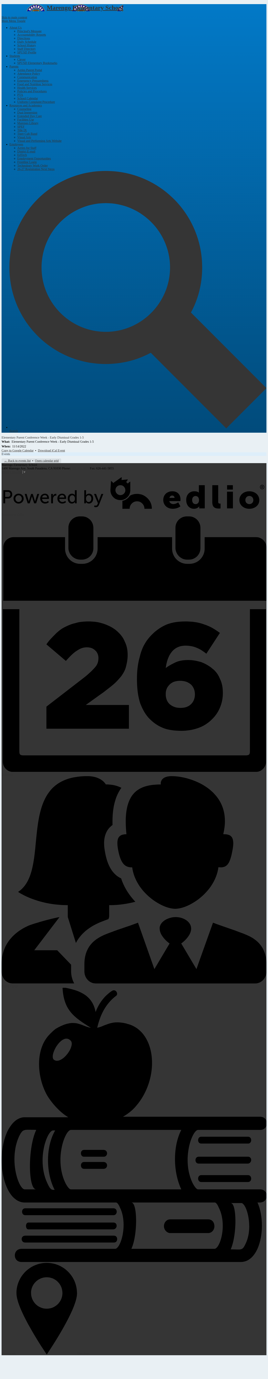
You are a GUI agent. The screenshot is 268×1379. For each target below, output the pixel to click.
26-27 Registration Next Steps (36, 169)
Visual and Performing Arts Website (39, 140)
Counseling (24, 109)
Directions (23, 38)
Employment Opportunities (34, 158)
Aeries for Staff (26, 148)
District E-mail (26, 151)
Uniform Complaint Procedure (36, 102)
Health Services (27, 87)
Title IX (22, 130)
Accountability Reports (31, 34)
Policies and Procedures (32, 91)
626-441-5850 (80, 468)
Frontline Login (27, 162)
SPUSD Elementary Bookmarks (37, 63)
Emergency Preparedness (32, 80)
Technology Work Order (32, 165)
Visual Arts (24, 137)
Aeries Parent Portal (29, 70)
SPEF (21, 126)
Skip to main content (14, 17)
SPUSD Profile (26, 52)
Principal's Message (29, 31)
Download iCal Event (51, 450)
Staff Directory (26, 48)
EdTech (22, 155)
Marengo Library (27, 123)
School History (26, 45)
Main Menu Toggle (14, 21)
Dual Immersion (27, 112)
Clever (21, 59)
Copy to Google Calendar (18, 450)
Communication (27, 77)
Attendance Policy (28, 73)
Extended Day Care (29, 116)
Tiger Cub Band (27, 133)
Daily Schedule (26, 41)
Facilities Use (25, 119)
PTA (20, 94)
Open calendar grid (47, 460)
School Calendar (27, 98)
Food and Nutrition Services (34, 84)
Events (6, 454)
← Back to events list (17, 460)
